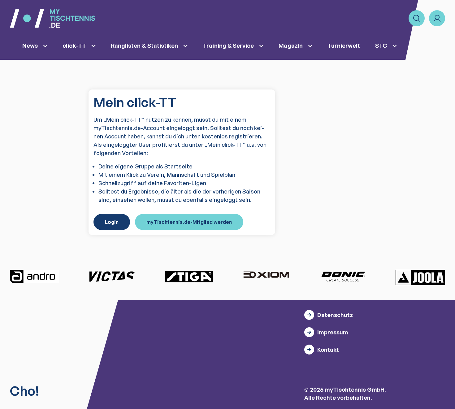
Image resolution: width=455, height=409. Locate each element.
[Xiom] (266, 275)
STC (381, 45)
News (30, 45)
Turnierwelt (343, 45)
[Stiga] (189, 276)
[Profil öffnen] (437, 18)
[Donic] (343, 276)
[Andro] (34, 276)
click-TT (74, 45)
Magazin (290, 45)
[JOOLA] (420, 277)
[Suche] (417, 18)
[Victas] (111, 276)
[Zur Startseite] (52, 18)
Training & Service (228, 45)
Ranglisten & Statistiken (144, 45)
